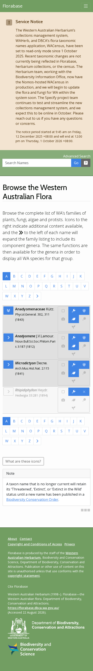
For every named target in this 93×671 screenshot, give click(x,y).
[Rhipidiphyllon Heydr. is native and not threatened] (63, 392)
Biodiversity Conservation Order (32, 499)
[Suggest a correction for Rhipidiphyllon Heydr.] (73, 392)
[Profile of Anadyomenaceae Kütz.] (73, 319)
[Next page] (37, 296)
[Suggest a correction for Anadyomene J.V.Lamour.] (73, 338)
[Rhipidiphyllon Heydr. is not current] (84, 392)
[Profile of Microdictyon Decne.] (73, 373)
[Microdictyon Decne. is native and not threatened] (63, 365)
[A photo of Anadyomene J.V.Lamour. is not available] (63, 346)
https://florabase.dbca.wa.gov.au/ (33, 608)
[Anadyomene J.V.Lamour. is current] (84, 338)
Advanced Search (76, 156)
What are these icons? (23, 461)
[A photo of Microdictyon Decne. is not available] (63, 373)
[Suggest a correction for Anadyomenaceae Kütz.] (73, 311)
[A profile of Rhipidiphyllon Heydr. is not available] (73, 400)
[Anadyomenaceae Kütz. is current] (84, 311)
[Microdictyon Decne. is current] (84, 365)
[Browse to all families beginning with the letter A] (8, 310)
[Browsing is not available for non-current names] (8, 391)
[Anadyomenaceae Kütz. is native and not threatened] (63, 311)
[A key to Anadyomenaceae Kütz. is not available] (84, 319)
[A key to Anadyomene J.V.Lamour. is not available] (84, 346)
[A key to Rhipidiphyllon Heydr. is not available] (84, 400)
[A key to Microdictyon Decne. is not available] (84, 373)
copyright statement (24, 576)
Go (76, 162)
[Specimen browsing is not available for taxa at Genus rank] (73, 354)
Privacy (69, 544)
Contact (26, 539)
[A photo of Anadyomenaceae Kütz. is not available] (63, 319)
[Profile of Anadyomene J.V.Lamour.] (73, 346)
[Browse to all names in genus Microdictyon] (8, 364)
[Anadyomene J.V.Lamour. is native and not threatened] (63, 338)
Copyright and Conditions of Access (35, 544)
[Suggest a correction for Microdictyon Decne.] (73, 365)
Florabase (12, 6)
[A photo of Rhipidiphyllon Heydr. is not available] (63, 400)
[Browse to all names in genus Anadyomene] (8, 337)
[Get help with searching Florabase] (86, 163)
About (12, 539)
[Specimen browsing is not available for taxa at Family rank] (73, 327)
